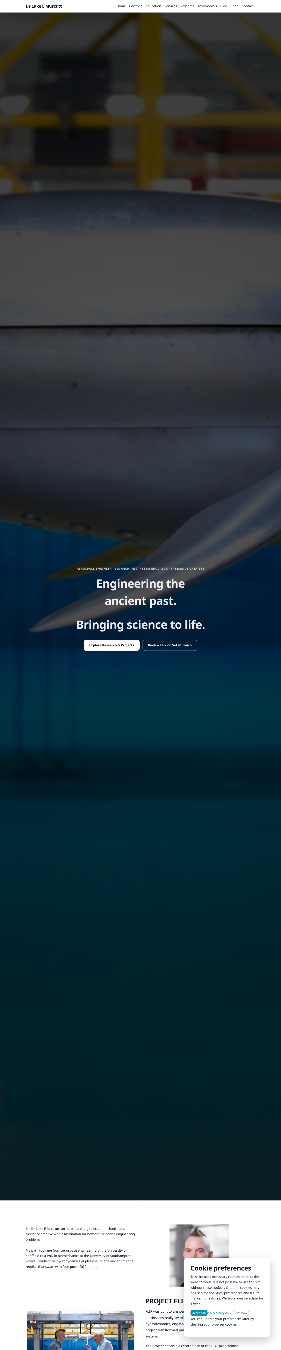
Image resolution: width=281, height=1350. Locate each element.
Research (187, 6)
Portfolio (136, 6)
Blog (223, 6)
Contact (248, 6)
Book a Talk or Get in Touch (170, 645)
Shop (234, 6)
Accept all (199, 1313)
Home (121, 6)
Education (153, 6)
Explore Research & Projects (111, 645)
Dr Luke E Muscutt (44, 6)
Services (171, 6)
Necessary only (220, 1313)
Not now (241, 1313)
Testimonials (207, 6)
